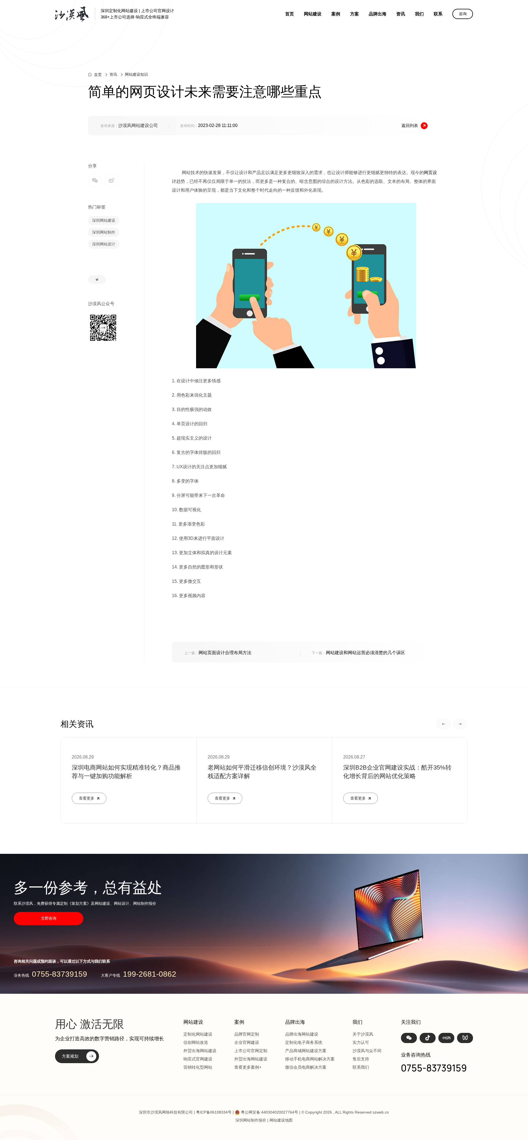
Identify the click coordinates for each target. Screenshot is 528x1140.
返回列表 (410, 125)
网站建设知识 (136, 74)
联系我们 (361, 1067)
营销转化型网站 (197, 1067)
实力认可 (361, 1042)
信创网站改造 (195, 1042)
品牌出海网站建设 (301, 1034)
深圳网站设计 (103, 244)
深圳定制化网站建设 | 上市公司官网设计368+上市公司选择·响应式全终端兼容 (137, 13)
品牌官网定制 (246, 1034)
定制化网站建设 (197, 1034)
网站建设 (312, 14)
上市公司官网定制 (250, 1050)
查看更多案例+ (248, 1067)
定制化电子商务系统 (303, 1042)
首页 (289, 14)
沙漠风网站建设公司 (138, 125)
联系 (438, 14)
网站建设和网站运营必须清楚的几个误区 (358, 652)
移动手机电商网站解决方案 (310, 1059)
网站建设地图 (281, 1120)
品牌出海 (377, 14)
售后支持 (361, 1059)
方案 (354, 14)
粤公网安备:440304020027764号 (269, 1112)
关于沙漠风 (363, 1034)
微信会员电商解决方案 (305, 1067)
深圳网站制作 (103, 232)
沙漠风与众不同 (367, 1050)
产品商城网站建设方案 (305, 1050)
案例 (335, 14)
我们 (419, 14)
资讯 (400, 14)
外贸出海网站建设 (199, 1050)
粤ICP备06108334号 (214, 1112)
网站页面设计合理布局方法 (217, 652)
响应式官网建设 (197, 1059)
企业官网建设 (246, 1042)
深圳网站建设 (103, 220)
